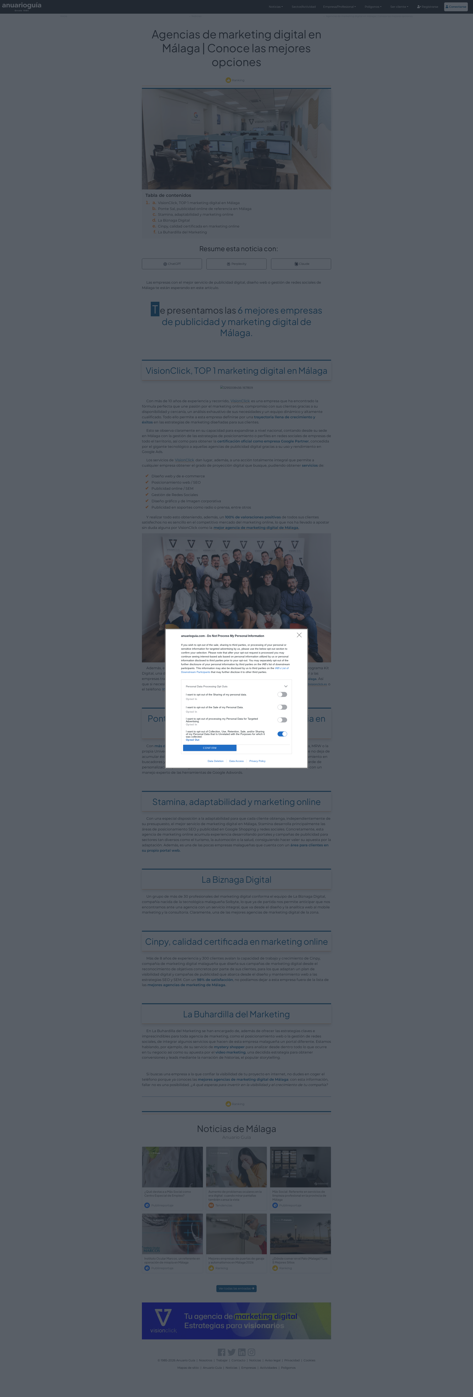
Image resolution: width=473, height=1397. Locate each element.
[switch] (282, 694)
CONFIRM (210, 748)
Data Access (236, 761)
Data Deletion (216, 761)
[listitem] (236, 686)
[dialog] (236, 698)
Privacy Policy (257, 761)
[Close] (300, 636)
